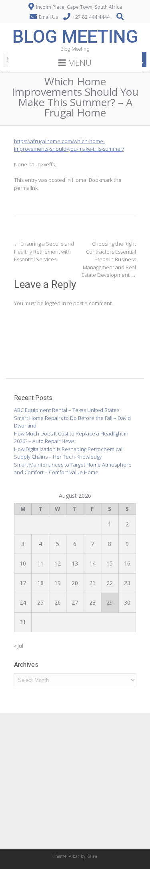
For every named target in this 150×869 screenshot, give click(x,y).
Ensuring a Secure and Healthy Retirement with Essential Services (44, 251)
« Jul (18, 645)
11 (40, 563)
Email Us (48, 17)
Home (79, 179)
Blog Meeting (75, 36)
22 (109, 583)
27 (75, 602)
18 (40, 583)
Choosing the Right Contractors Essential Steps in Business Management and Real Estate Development (109, 259)
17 (23, 583)
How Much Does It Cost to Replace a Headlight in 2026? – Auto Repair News (71, 437)
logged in (55, 303)
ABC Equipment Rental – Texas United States (66, 410)
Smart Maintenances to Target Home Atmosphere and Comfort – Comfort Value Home (73, 468)
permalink (26, 187)
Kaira (91, 856)
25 (40, 602)
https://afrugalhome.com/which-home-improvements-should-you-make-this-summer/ (69, 145)
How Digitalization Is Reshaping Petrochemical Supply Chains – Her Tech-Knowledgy (68, 453)
